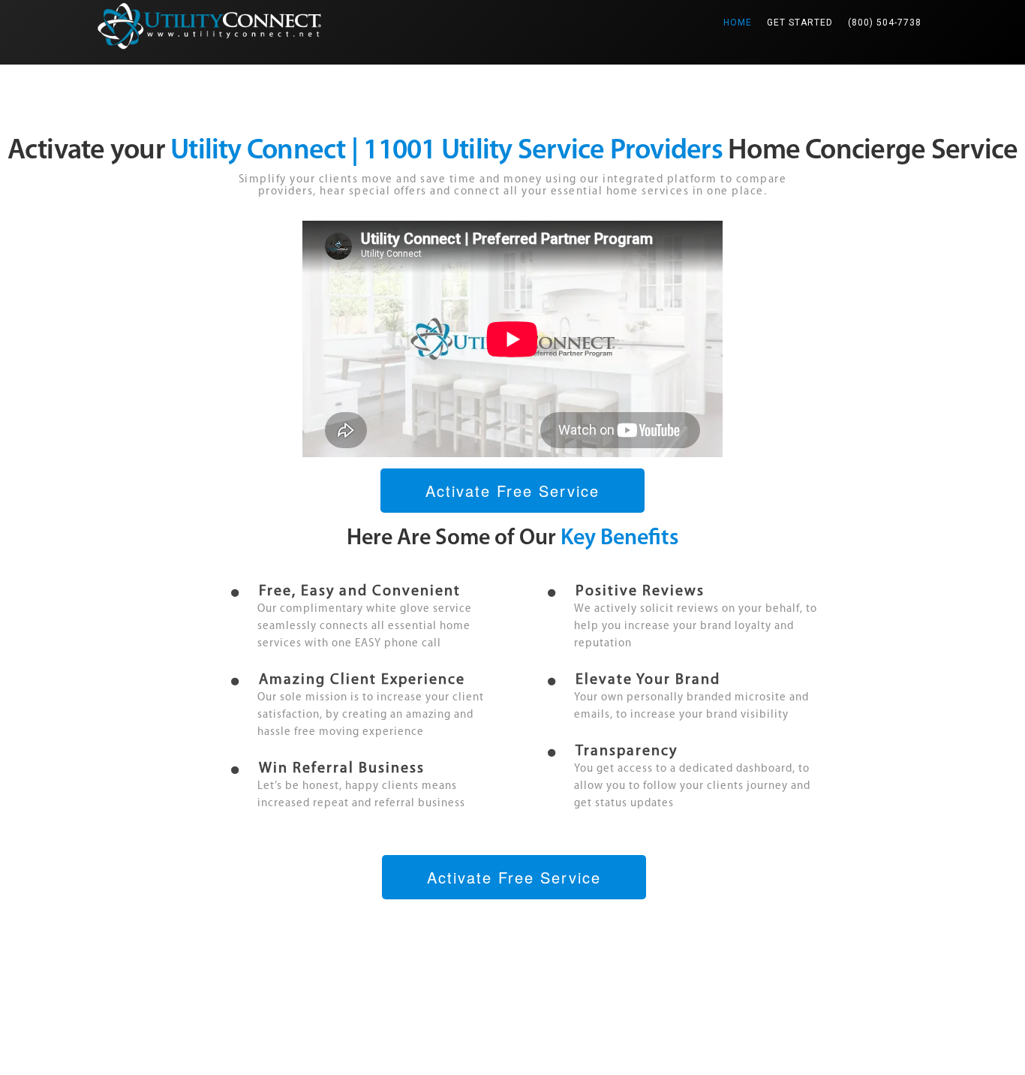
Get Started (800, 22)
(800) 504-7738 (884, 22)
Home (741, 22)
